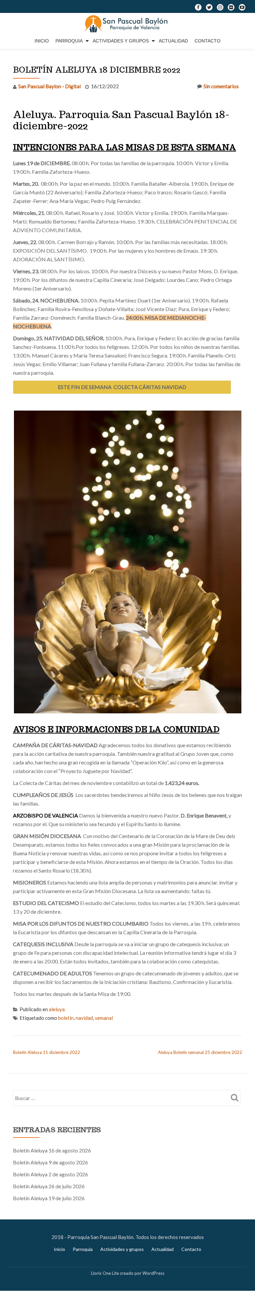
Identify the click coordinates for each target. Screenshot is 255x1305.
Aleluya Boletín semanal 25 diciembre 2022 (200, 1052)
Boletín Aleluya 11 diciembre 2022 (46, 1052)
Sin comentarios (221, 86)
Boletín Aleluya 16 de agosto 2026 (52, 1150)
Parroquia (69, 40)
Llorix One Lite (105, 1273)
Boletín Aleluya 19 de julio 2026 (49, 1198)
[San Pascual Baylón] (127, 24)
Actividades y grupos (121, 40)
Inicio (42, 40)
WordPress (153, 1273)
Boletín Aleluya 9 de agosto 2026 (50, 1162)
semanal (104, 1018)
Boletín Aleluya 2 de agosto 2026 (50, 1174)
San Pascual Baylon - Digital (49, 86)
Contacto (207, 40)
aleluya (57, 1009)
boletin (66, 1018)
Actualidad (173, 40)
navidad (84, 1018)
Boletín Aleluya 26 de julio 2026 (49, 1186)
